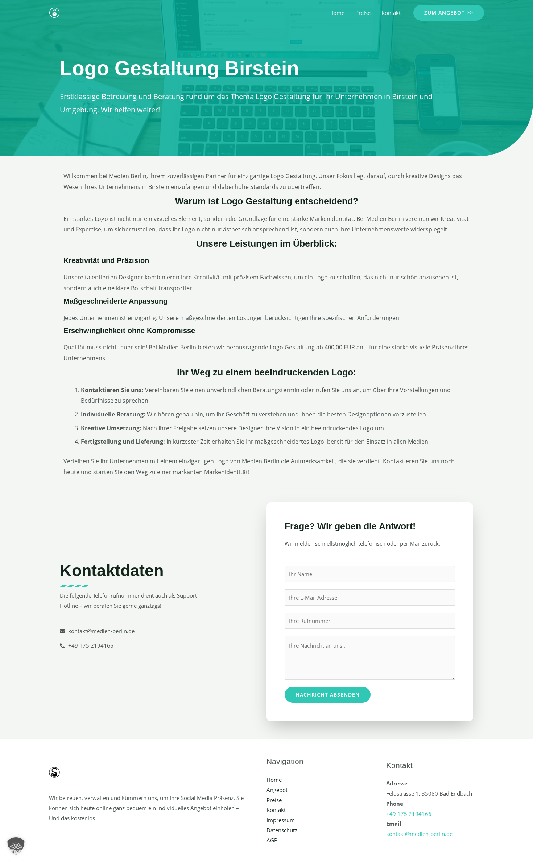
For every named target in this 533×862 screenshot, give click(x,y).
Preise (363, 12)
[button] (448, 13)
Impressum (280, 820)
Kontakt (391, 12)
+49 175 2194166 (408, 813)
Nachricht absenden (328, 694)
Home (336, 12)
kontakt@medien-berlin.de (419, 833)
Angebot (277, 789)
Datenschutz (281, 830)
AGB (272, 840)
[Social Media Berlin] (54, 12)
